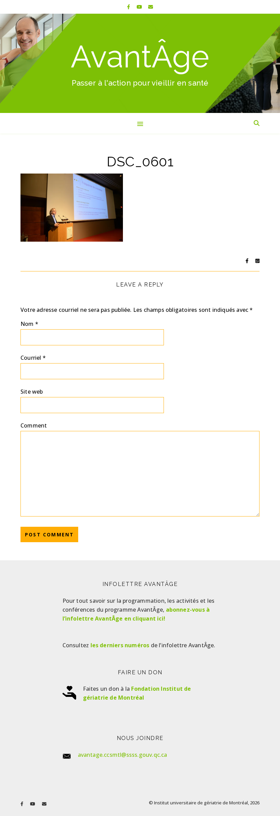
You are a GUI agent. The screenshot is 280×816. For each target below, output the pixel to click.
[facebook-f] (129, 6)
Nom (29, 324)
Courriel (33, 357)
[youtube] (140, 6)
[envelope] (150, 6)
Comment (33, 425)
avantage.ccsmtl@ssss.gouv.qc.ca (122, 754)
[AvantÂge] (140, 63)
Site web (31, 391)
